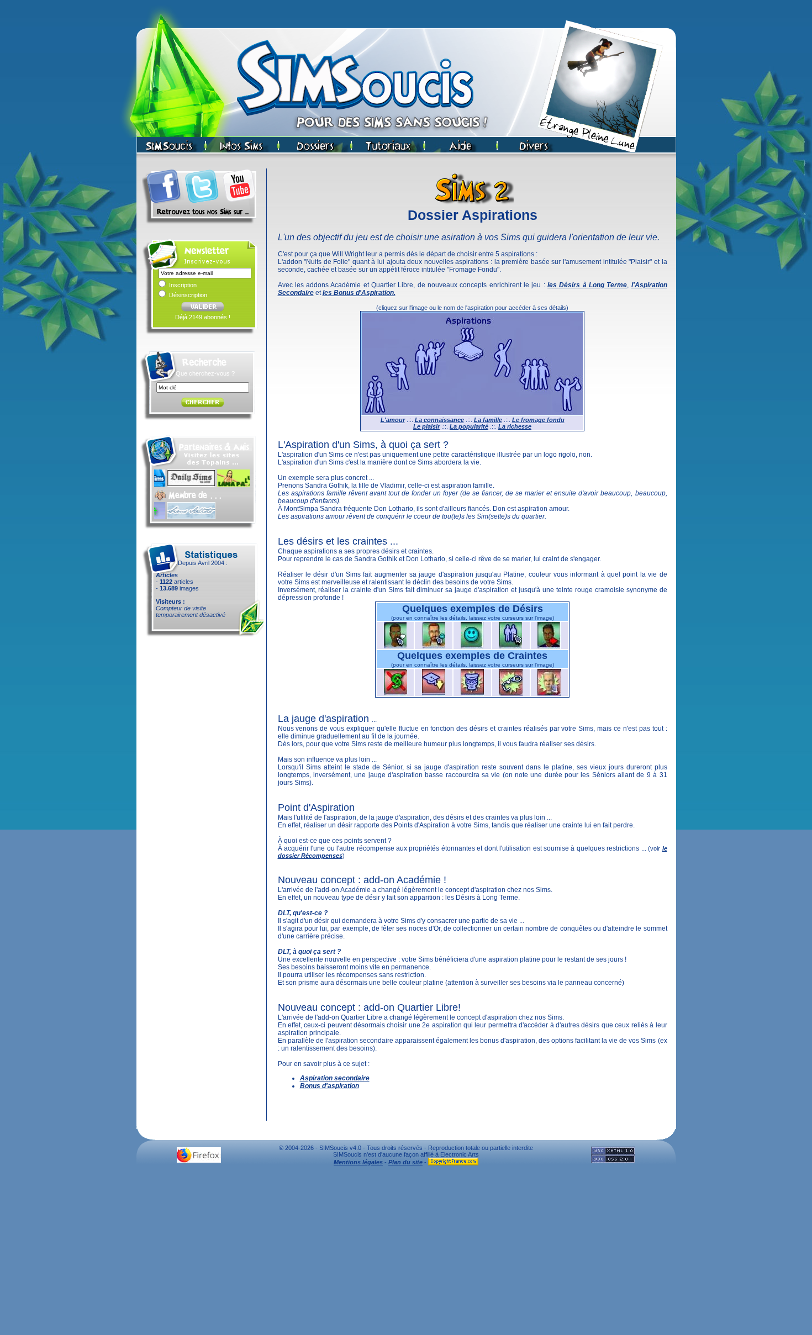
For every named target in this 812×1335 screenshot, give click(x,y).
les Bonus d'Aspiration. (359, 293)
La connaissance (439, 419)
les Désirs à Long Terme (587, 285)
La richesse (514, 426)
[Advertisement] (406, 1253)
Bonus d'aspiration (329, 1086)
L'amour (393, 419)
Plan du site (405, 1162)
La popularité (469, 426)
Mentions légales (358, 1162)
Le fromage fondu (538, 419)
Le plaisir (426, 426)
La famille (488, 419)
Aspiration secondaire (335, 1078)
